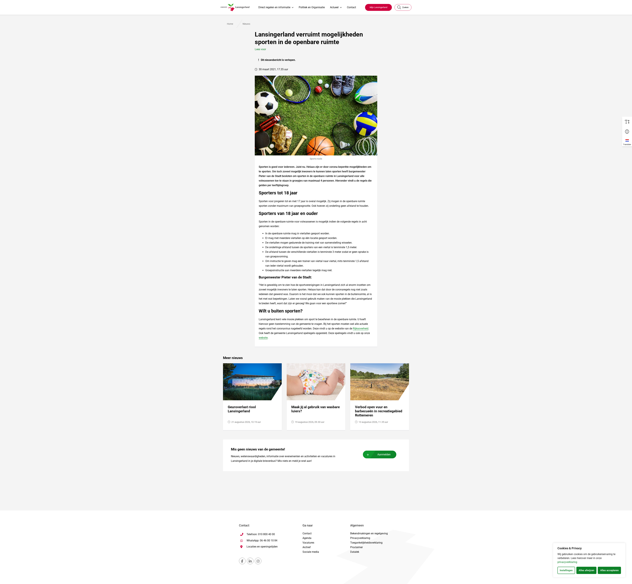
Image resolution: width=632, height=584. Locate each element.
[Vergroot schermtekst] (627, 122)
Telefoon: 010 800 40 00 (261, 534)
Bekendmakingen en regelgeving (369, 533)
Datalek (354, 551)
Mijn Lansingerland (378, 7)
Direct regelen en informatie (274, 7)
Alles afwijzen (586, 570)
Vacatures (308, 542)
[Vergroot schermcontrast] (627, 132)
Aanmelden (384, 454)
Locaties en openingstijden (262, 546)
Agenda (307, 538)
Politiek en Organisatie (312, 7)
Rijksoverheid (360, 328)
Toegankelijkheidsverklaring (366, 542)
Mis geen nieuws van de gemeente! (258, 449)
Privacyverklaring (360, 538)
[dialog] (589, 560)
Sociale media (311, 551)
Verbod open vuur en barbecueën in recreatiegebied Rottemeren (378, 411)
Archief (307, 547)
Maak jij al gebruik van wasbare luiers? (315, 409)
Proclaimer (356, 547)
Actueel (334, 7)
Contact (351, 7)
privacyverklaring (567, 562)
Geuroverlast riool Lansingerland (242, 409)
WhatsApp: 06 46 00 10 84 (262, 540)
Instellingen (566, 570)
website (263, 337)
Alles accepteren (609, 570)
